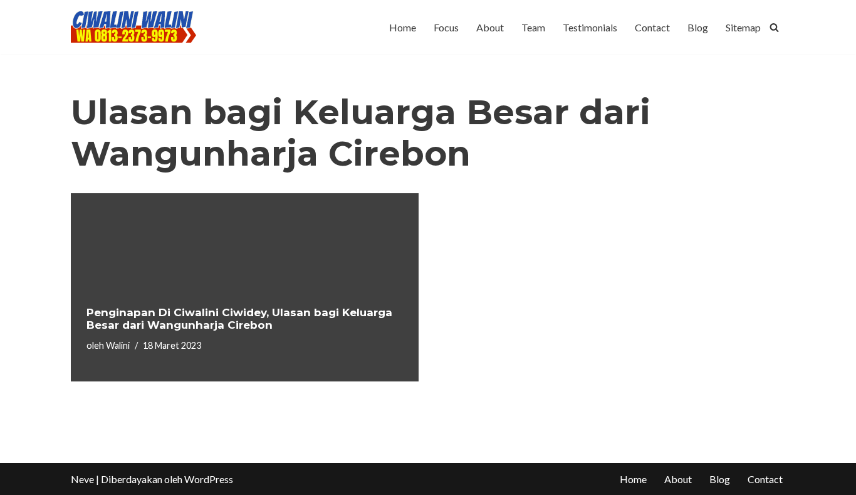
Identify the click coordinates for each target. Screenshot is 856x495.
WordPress (208, 479)
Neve (82, 479)
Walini (118, 345)
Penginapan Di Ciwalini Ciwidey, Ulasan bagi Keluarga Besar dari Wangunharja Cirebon (239, 318)
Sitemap (743, 27)
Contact (652, 27)
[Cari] (774, 27)
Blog (697, 27)
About (490, 27)
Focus (446, 27)
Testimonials (590, 27)
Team (533, 27)
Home (402, 27)
